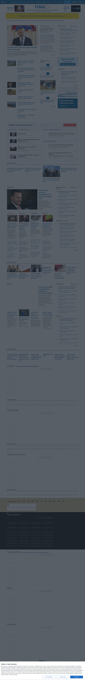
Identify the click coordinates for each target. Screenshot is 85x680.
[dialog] (42, 671)
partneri (7, 666)
